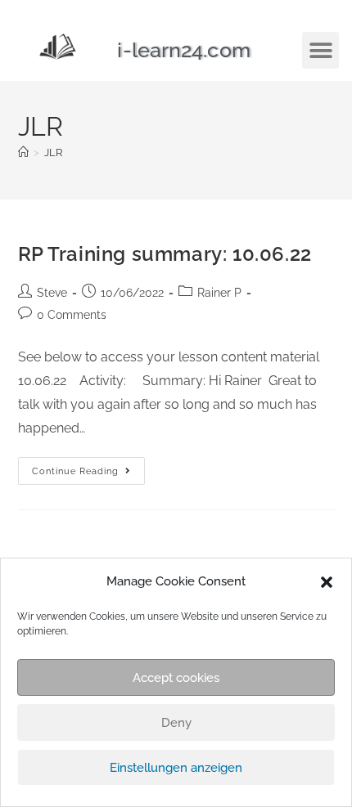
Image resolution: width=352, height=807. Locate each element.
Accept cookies (176, 677)
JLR (53, 152)
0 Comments (71, 314)
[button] (326, 582)
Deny (176, 722)
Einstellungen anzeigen (176, 767)
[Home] (23, 152)
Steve (52, 292)
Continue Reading (88, 467)
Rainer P (219, 292)
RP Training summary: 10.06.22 (165, 254)
